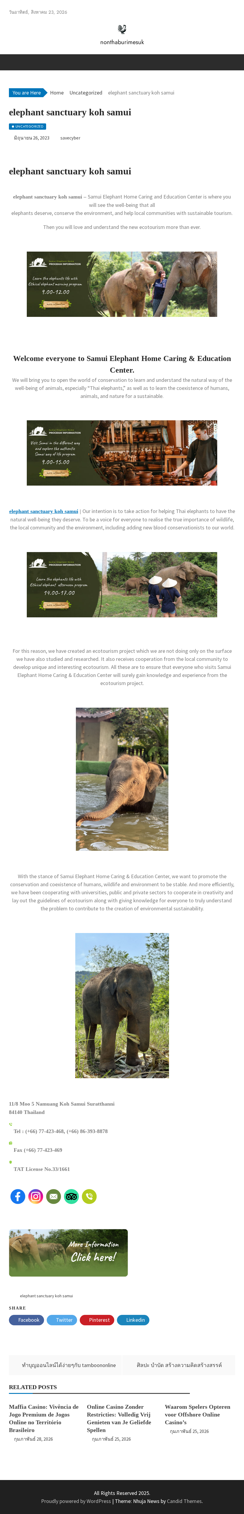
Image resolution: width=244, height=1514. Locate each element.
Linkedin (135, 1319)
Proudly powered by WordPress (76, 1501)
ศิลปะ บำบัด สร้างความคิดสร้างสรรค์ (179, 1365)
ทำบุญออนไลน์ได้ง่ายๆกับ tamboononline (69, 1365)
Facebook (28, 1319)
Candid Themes (184, 1501)
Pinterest (99, 1319)
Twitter (64, 1319)
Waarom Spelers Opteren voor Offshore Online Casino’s (197, 1414)
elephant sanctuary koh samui (43, 511)
